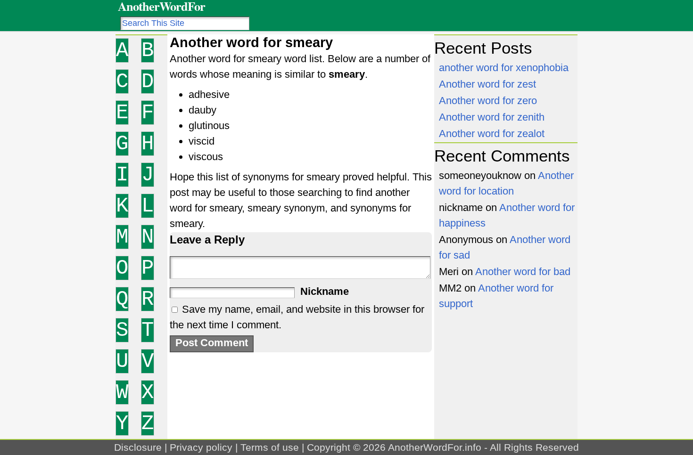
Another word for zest (487, 84)
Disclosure (138, 447)
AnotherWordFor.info (434, 447)
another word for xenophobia (504, 67)
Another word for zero (488, 100)
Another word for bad (522, 271)
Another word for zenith (491, 117)
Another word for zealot (491, 133)
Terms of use (269, 447)
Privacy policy (201, 447)
